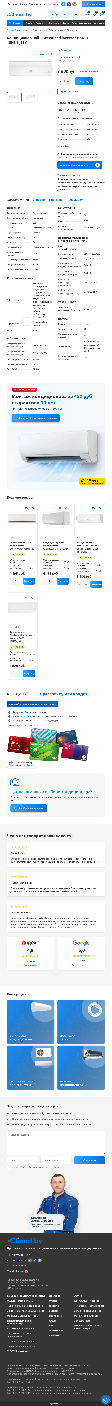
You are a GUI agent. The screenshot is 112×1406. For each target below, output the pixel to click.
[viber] (69, 4)
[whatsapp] (74, 4)
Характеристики (18, 199)
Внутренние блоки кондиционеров (25, 1310)
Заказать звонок (95, 4)
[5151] (84, 81)
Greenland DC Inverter (65, 30)
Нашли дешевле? (89, 71)
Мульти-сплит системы (20, 1300)
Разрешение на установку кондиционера (88, 1327)
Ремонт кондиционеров (87, 1315)
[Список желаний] (94, 14)
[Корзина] (101, 14)
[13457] (96, 584)
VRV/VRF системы (17, 1350)
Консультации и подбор (86, 1300)
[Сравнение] (87, 14)
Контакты (99, 23)
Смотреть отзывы (28, 965)
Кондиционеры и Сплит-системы (31, 30)
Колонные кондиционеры (21, 1346)
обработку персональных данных (43, 1167)
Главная (10, 30)
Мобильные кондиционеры (23, 1315)
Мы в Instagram (15, 1271)
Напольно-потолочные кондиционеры (19, 1334)
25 (60, 110)
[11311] (29, 673)
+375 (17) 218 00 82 (21, 1393)
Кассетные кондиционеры (21, 1328)
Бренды (30, 23)
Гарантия (33, 4)
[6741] (63, 581)
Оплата (23, 4)
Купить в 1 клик (70, 91)
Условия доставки (68, 175)
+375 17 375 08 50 (16, 1265)
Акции (66, 23)
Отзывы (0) (76, 199)
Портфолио (54, 23)
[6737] (29, 581)
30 (68, 110)
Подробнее (63, 146)
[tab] (18, 199)
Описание (39, 199)
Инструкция (57, 199)
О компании (85, 23)
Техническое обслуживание (89, 1305)
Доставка (12, 4)
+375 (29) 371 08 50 (21, 1382)
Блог (74, 23)
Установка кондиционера (87, 1310)
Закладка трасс (82, 1320)
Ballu (51, 30)
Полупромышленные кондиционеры (19, 1322)
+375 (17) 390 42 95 (21, 1390)
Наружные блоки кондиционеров (25, 1305)
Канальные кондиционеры (21, 1341)
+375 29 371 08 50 (49, 4)
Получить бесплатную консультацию (38, 418)
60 (83, 110)
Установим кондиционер (74, 165)
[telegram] (63, 4)
